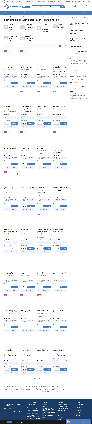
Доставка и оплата (62, 404)
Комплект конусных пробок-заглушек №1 (9, 272)
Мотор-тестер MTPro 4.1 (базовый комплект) (59, 311)
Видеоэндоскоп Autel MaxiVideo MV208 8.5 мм (10, 107)
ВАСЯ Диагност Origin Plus (60, 147)
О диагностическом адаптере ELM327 (49, 413)
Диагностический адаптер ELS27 (25, 311)
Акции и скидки (61, 410)
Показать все (36, 378)
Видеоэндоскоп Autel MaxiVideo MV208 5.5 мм (59, 66)
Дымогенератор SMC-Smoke (26, 272)
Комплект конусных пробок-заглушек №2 (59, 230)
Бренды (44, 417)
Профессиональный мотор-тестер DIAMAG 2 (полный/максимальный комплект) (27, 107)
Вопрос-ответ (45, 406)
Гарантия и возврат (62, 406)
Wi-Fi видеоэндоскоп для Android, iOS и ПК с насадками (60, 272)
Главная (6, 16)
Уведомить (11, 248)
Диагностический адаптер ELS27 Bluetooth (10, 230)
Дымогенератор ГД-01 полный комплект (26, 147)
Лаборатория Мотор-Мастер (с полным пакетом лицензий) (42, 107)
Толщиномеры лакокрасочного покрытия (33, 416)
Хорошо (9, 422)
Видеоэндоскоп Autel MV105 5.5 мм (59, 351)
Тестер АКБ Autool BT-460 (27, 187)
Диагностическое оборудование (13, 12)
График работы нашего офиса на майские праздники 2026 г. (77, 31)
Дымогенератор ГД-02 (27, 229)
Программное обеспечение (73, 12)
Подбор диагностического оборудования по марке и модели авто (25, 16)
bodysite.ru (12, 413)
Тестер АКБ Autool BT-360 (43, 187)
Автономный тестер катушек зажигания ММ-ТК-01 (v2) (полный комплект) (10, 147)
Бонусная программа (63, 408)
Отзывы (59, 419)
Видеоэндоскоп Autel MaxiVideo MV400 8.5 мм (10, 351)
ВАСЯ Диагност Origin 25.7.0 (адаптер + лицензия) (9, 188)
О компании (60, 415)
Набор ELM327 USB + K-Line (43, 311)
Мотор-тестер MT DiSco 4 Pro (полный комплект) (11, 66)
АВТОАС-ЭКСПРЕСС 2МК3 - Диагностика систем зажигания (60, 107)
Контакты (44, 404)
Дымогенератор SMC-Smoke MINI (43, 272)
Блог (59, 412)
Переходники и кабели (32, 413)
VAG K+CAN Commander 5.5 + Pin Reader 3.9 (44, 147)
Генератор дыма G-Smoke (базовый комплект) (44, 230)
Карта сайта (20, 411)
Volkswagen (46, 16)
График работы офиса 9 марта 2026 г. (77, 39)
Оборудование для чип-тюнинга (56, 12)
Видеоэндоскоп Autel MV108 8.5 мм (42, 351)
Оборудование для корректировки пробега (35, 12)
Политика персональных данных (10, 411)
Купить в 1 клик (11, 86)
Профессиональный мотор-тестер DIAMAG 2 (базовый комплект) (10, 311)
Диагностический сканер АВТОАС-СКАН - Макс (27, 66)
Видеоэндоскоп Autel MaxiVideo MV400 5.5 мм (27, 351)
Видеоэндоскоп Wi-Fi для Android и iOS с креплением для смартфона (60, 188)
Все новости (85, 17)
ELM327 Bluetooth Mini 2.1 (43, 66)
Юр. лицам (50, 1)
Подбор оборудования (47, 415)
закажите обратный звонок (58, 391)
